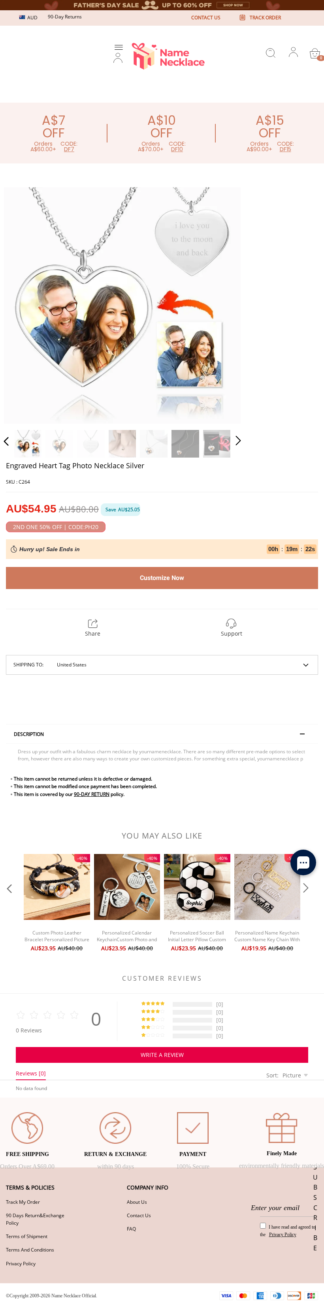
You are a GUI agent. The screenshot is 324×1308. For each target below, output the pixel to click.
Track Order (265, 17)
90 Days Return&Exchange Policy (35, 1219)
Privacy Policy (21, 1263)
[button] (22, 304)
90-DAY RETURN (91, 794)
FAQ (131, 1228)
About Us (137, 1202)
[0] (315, 53)
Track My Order (23, 1202)
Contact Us (139, 1215)
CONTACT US (205, 17)
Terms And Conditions (30, 1249)
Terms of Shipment (26, 1236)
